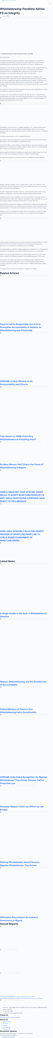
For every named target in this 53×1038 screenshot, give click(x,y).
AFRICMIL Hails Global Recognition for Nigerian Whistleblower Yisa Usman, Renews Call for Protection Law (23, 780)
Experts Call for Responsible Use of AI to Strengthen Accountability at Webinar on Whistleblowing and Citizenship (20, 327)
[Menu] (49, 3)
